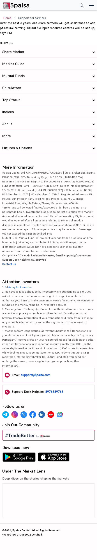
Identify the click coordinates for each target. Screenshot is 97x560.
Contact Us (9, 264)
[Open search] (81, 6)
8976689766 (54, 392)
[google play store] (19, 458)
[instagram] (14, 414)
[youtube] (50, 414)
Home (7, 18)
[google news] (59, 414)
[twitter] (23, 414)
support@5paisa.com (35, 375)
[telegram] (5, 414)
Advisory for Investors (18, 287)
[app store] (54, 458)
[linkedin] (41, 414)
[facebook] (32, 414)
